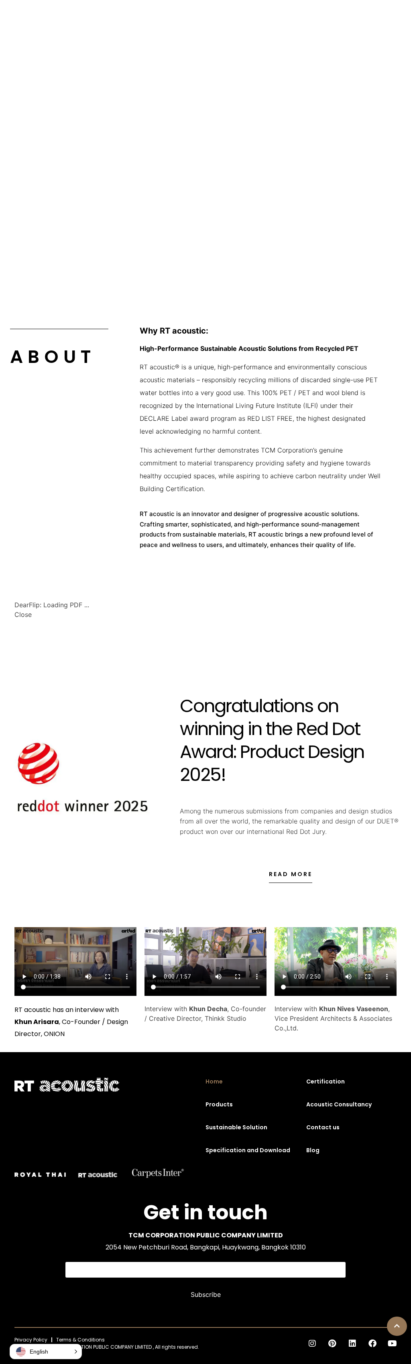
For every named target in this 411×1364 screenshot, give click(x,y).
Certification (325, 1081)
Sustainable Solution (236, 1127)
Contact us (323, 1127)
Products (219, 1104)
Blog (312, 1150)
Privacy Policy (30, 1339)
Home (214, 1081)
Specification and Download (248, 1150)
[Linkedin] (352, 1343)
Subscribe (206, 1294)
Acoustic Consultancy (339, 1104)
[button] (397, 1326)
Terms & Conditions (80, 1339)
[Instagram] (312, 1343)
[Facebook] (372, 1343)
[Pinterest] (332, 1343)
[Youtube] (393, 1343)
